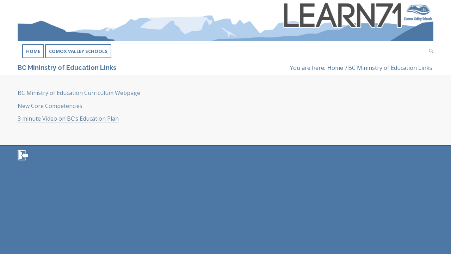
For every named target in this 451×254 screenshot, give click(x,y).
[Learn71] (225, 21)
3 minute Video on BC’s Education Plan (68, 118)
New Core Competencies (50, 106)
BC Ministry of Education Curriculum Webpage (79, 93)
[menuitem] (33, 51)
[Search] (428, 51)
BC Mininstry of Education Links (67, 67)
